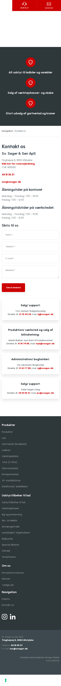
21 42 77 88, (25, 368)
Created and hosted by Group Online (39, 657)
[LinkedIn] (12, 616)
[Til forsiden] (30, 29)
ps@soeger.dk (45, 392)
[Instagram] (4, 616)
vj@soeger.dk (45, 368)
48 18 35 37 (8, 174)
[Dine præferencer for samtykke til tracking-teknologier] (6, 680)
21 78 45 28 (25, 314)
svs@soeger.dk (11, 181)
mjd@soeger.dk (45, 343)
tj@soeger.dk (45, 314)
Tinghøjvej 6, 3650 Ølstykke (18, 640)
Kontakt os (20, 130)
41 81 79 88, (24, 343)
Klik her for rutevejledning (18, 163)
